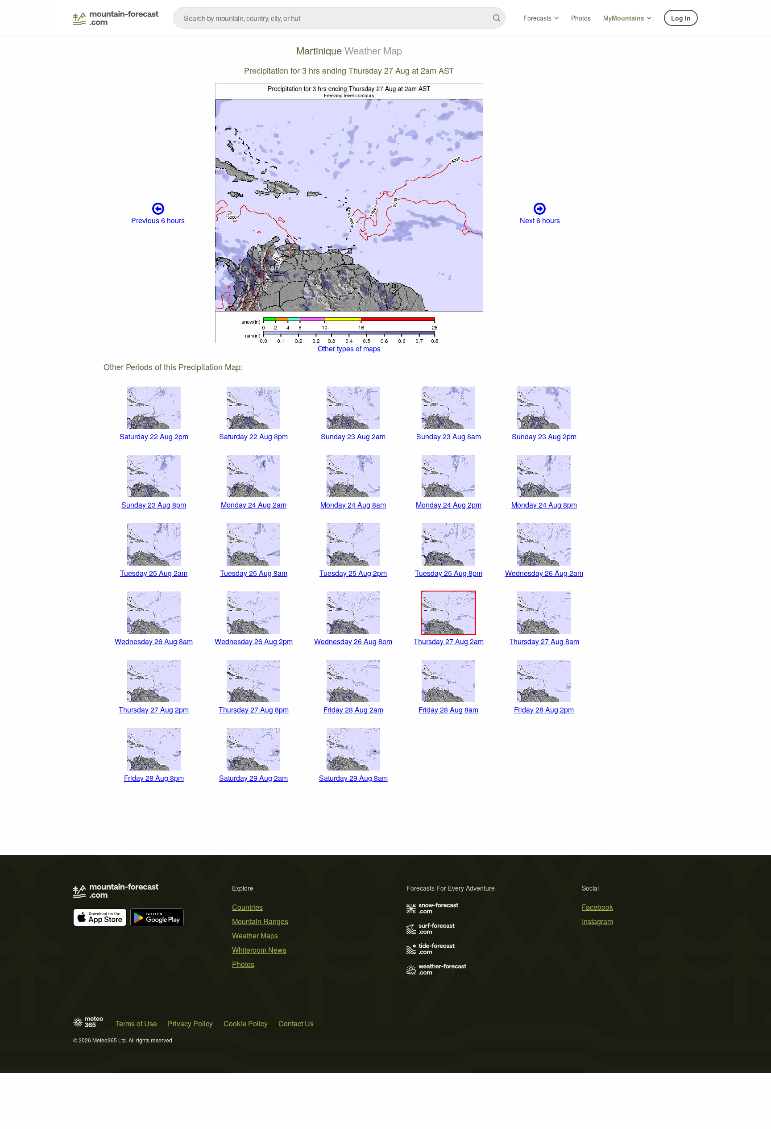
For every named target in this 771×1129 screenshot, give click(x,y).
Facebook (597, 907)
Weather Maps (255, 935)
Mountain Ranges (260, 921)
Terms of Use (136, 1023)
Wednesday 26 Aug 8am (154, 641)
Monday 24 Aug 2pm (448, 505)
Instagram (597, 921)
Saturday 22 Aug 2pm (154, 436)
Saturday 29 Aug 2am (253, 778)
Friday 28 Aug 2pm (544, 709)
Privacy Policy (190, 1023)
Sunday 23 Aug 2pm (544, 436)
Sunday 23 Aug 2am (353, 436)
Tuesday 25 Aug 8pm (448, 573)
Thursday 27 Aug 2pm (154, 709)
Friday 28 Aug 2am (353, 709)
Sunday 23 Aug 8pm (153, 505)
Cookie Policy (246, 1023)
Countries (247, 907)
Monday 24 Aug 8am (353, 505)
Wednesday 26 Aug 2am (544, 573)
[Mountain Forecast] (115, 18)
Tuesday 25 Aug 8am (253, 573)
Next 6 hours (540, 220)
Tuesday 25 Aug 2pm (353, 573)
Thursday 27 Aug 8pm (254, 709)
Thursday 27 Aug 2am (449, 641)
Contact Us (296, 1023)
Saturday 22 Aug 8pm (253, 436)
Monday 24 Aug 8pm (544, 505)
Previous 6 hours (158, 220)
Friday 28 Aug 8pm (154, 778)
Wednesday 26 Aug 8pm (353, 641)
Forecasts (537, 17)
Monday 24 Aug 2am (253, 505)
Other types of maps (349, 348)
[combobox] (339, 18)
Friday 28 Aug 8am (448, 709)
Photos (581, 17)
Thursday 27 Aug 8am (544, 641)
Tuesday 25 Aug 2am (153, 573)
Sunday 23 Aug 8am (448, 436)
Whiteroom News (259, 950)
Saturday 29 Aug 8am (353, 778)
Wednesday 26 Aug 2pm (254, 641)
